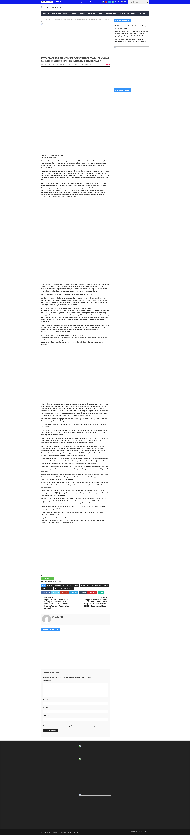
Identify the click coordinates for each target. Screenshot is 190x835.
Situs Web (46, 716)
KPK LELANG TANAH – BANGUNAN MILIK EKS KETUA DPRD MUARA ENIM (97, 638)
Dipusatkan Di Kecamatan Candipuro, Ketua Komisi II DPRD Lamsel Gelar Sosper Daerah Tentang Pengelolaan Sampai (57, 603)
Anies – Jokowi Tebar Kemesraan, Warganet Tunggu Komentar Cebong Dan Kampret (137, 145)
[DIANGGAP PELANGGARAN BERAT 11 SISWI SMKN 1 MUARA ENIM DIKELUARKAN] (119, 122)
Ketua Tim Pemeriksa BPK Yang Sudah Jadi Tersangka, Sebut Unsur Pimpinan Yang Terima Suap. (51, 653)
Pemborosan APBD (67, 588)
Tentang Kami (143, 832)
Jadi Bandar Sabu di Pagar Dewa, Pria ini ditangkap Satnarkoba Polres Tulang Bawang (137, 134)
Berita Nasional (130, 141)
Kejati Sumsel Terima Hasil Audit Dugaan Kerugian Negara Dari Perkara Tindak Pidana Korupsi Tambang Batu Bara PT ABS (74, 655)
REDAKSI (141, 14)
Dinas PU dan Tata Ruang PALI (91, 585)
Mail (101, 592)
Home (42, 20)
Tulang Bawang (135, 130)
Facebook (46, 592)
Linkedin (74, 592)
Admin (129, 126)
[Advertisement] (75, 84)
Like (108, 64)
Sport (74, 14)
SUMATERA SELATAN (68, 64)
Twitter (56, 592)
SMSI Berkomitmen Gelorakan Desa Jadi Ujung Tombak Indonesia (76, 2)
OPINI (82, 14)
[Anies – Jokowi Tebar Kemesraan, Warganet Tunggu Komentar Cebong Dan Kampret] (119, 145)
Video (101, 14)
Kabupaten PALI (47, 588)
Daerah (46, 14)
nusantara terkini (127, 14)
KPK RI (57, 588)
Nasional (91, 14)
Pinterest (93, 592)
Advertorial (111, 14)
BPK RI (76, 585)
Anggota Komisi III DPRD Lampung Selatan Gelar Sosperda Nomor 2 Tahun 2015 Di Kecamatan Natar (95, 602)
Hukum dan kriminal (60, 14)
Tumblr (83, 592)
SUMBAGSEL (78, 64)
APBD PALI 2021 (67, 585)
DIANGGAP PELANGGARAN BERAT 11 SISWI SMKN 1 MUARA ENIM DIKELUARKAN (137, 122)
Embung (105, 585)
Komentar (47, 681)
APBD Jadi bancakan (54, 585)
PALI (61, 64)
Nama (45, 700)
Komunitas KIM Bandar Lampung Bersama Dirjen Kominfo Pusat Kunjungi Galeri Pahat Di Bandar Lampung (137, 99)
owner (44, 64)
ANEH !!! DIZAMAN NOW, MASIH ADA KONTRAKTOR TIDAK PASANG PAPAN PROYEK (137, 111)
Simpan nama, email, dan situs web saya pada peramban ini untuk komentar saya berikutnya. (73, 726)
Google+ (65, 592)
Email (45, 708)
